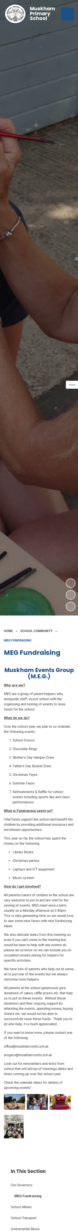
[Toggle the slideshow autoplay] (70, 606)
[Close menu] (67, 14)
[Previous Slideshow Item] (70, 595)
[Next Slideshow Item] (70, 583)
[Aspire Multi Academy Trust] (72, 384)
